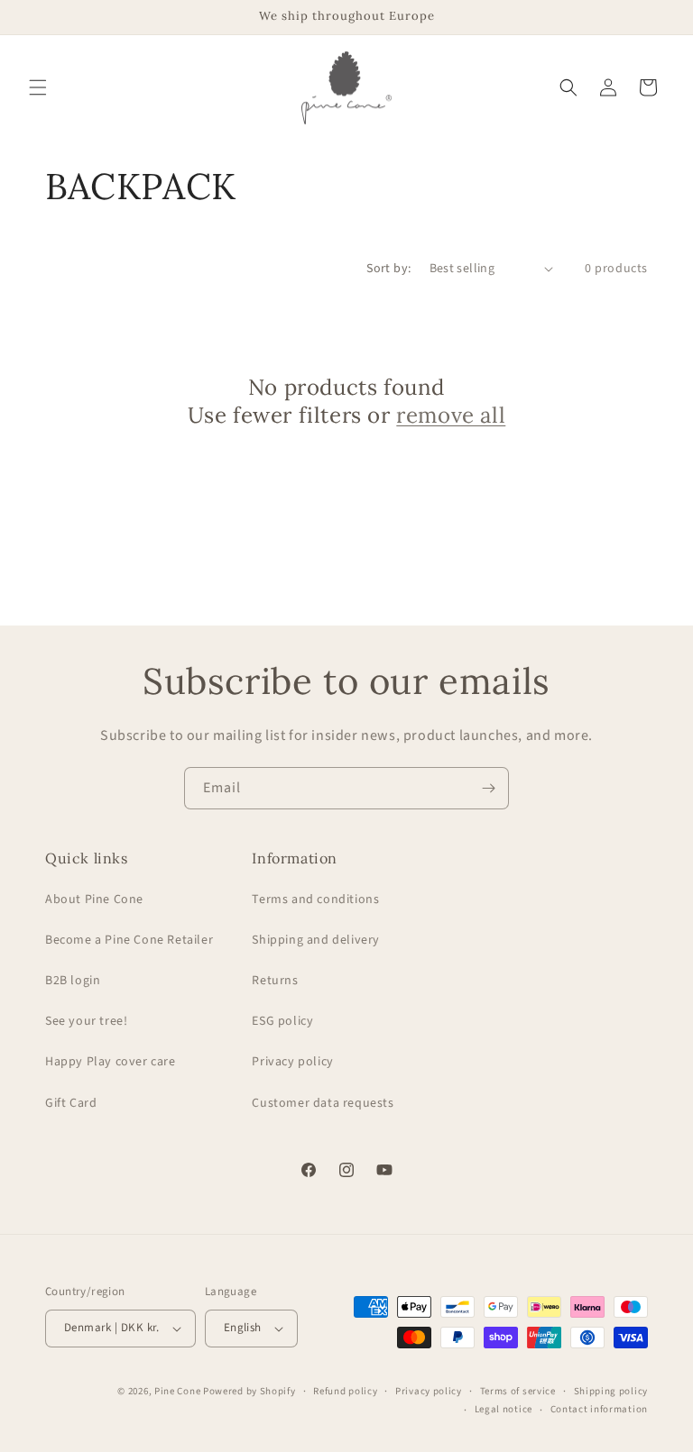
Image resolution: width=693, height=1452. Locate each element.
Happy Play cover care (110, 1062)
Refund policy (345, 1391)
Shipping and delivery (316, 940)
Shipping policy (611, 1391)
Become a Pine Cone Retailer (129, 940)
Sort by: (388, 269)
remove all (450, 415)
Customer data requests (322, 1103)
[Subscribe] (488, 788)
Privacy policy (292, 1062)
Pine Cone (177, 1391)
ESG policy (282, 1021)
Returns (275, 981)
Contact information (599, 1409)
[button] (38, 87)
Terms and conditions (315, 899)
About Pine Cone (94, 899)
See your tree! (86, 1021)
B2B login (72, 981)
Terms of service (518, 1391)
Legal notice (503, 1409)
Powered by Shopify (249, 1391)
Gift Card (71, 1103)
